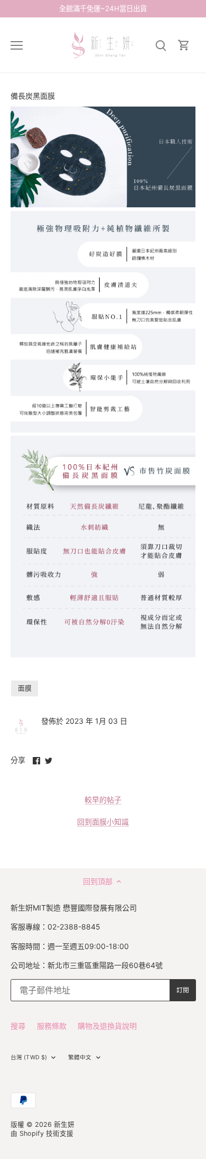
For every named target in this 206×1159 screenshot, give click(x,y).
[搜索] (160, 45)
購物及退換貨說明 (107, 1025)
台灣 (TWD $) (29, 1057)
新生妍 (64, 1124)
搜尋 (18, 1025)
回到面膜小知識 (103, 821)
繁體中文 (79, 1057)
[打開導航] (17, 45)
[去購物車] (183, 45)
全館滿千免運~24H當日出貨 (103, 8)
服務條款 (52, 1025)
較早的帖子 (103, 799)
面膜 (25, 688)
